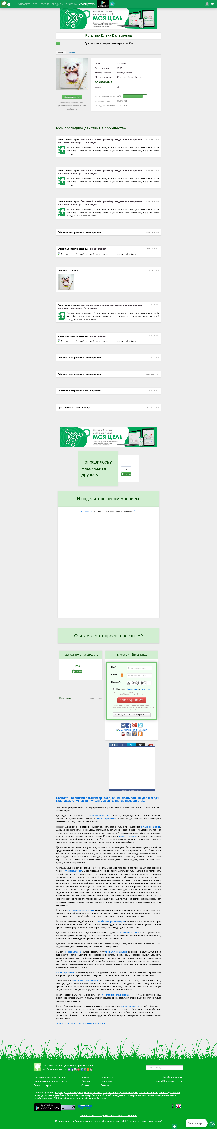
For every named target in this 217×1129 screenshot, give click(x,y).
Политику (145, 689)
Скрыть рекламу (96, 698)
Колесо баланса (73, 952)
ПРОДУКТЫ (57, 4)
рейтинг (135, 511)
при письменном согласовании (145, 1121)
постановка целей (148, 1092)
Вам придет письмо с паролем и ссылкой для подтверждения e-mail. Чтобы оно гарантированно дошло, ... (131, 707)
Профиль (61, 52)
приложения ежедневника (85, 980)
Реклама (105, 1085)
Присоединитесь (71, 97)
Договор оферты (42, 1085)
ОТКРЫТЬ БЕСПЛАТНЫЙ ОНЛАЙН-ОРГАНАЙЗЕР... (81, 1023)
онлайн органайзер (80, 1095)
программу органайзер (116, 952)
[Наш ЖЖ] (129, 735)
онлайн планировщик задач (161, 1095)
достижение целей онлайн (55, 1095)
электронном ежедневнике (81, 910)
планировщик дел (73, 871)
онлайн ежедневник (150, 827)
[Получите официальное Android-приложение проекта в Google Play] (103, 4)
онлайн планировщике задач (111, 921)
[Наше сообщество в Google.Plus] (135, 727)
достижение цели (128, 1092)
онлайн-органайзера (130, 1006)
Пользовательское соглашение (50, 1077)
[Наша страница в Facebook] (129, 727)
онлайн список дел (70, 1098)
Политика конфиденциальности (50, 1081)
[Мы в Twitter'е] (140, 727)
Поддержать (107, 1077)
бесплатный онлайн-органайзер (117, 995)
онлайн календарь (128, 836)
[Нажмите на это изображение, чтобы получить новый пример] (136, 683)
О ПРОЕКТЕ (24, 4)
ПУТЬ (35, 4)
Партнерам (106, 1081)
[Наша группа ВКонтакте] (123, 727)
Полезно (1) (72, 52)
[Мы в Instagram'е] (131, 730)
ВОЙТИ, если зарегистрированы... (131, 714)
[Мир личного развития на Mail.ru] (135, 735)
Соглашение (133, 689)
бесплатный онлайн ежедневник (109, 1095)
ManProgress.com (65, 1065)
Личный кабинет (97, 249)
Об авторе (86, 1081)
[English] (178, 1107)
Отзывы (85, 1085)
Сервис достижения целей (69, 1092)
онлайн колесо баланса (93, 1098)
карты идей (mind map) (128, 932)
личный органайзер (106, 819)
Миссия (85, 1077)
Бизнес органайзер (65, 972)
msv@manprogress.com (54, 1069)
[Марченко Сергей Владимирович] (91, 1069)
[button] (212, 1124)
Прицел (88, 1092)
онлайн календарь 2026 (46, 1098)
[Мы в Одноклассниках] (140, 735)
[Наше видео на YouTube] (123, 735)
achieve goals (100, 1092)
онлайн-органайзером (98, 815)
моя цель (113, 1092)
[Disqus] (108, 576)
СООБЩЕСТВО (87, 4)
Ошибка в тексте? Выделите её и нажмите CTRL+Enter (108, 1115)
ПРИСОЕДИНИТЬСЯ (131, 700)
